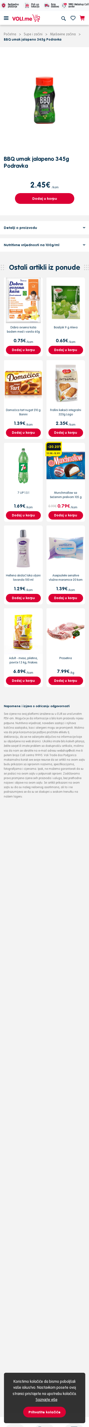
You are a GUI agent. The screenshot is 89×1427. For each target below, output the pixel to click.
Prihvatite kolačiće (44, 1412)
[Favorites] (73, 18)
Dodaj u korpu (44, 198)
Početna (10, 34)
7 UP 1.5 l (23, 492)
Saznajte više (46, 1399)
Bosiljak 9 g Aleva (66, 327)
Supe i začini (33, 34)
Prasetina (65, 658)
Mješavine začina (63, 34)
